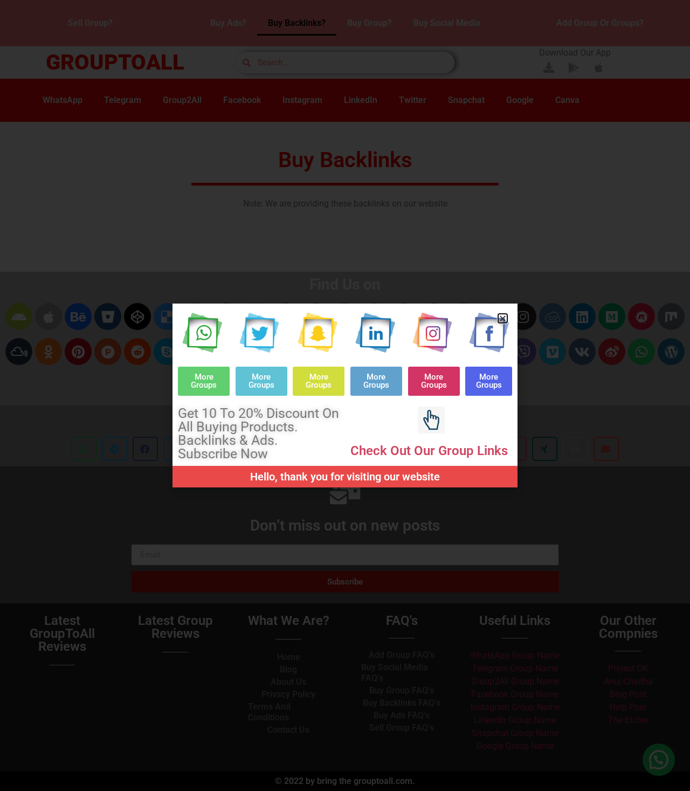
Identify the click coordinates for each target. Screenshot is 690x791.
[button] (503, 318)
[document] (345, 395)
